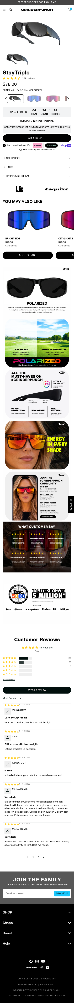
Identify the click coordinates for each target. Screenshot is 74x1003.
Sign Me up (62, 894)
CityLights (65, 238)
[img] (11, 705)
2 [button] (33, 857)
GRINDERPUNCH (47, 979)
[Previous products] (6, 98)
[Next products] (68, 98)
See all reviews (9, 680)
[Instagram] (37, 961)
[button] (12, 78)
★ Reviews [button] (71, 504)
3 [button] (38, 857)
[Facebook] (31, 961)
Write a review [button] (37, 690)
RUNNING (8, 90)
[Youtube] (43, 961)
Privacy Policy (49, 985)
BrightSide (12, 238)
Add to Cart (28, 255)
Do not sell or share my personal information (37, 996)
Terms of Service (26, 985)
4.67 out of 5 (46, 648)
